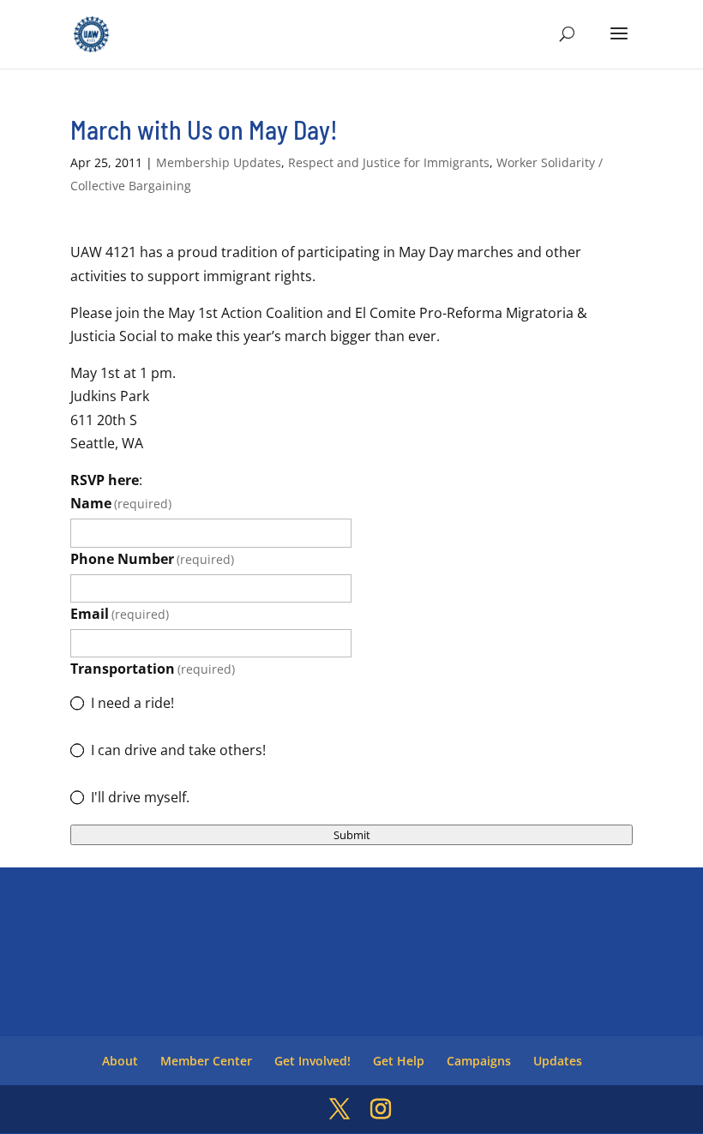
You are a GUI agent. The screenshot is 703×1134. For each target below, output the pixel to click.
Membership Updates (218, 162)
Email (119, 613)
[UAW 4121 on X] (339, 1109)
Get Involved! (312, 1061)
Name (120, 503)
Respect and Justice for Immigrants (389, 162)
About (120, 1061)
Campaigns (479, 1061)
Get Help (398, 1061)
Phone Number (152, 558)
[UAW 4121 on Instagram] (380, 1109)
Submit (351, 835)
